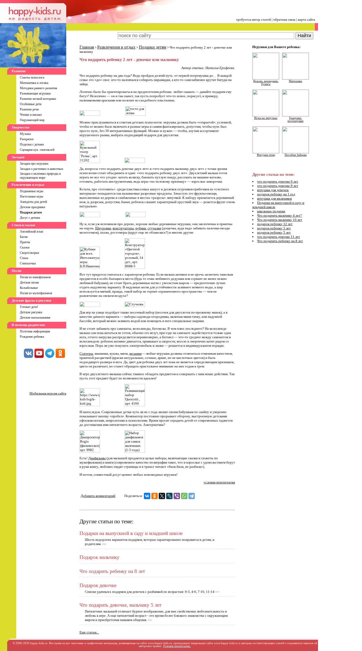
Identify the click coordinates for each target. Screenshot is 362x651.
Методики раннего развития (38, 88)
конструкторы (123, 228)
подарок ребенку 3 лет (274, 228)
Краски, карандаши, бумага (266, 82)
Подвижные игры (31, 191)
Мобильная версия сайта (47, 393)
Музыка (25, 134)
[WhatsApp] (184, 496)
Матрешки (295, 81)
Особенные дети (30, 104)
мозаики (135, 354)
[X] (162, 496)
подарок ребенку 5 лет (274, 232)
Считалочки (28, 263)
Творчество (21, 127)
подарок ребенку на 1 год (276, 194)
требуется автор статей (253, 20)
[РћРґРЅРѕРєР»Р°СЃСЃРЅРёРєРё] (154, 496)
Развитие (19, 71)
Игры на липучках (265, 118)
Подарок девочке (98, 585)
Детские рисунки (31, 312)
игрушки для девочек (273, 190)
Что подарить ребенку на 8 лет (112, 571)
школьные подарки (271, 211)
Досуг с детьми (30, 218)
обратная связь (284, 20)
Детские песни (29, 282)
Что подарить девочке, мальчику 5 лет (120, 605)
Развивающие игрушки (35, 93)
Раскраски (26, 139)
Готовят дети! (29, 307)
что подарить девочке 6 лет (277, 181)
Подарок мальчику (100, 557)
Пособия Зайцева (296, 154)
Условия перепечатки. (177, 646)
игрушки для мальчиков (274, 198)
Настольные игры (31, 196)
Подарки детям (152, 47)
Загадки (18, 157)
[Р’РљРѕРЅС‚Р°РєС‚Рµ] (147, 496)
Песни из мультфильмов (36, 293)
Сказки (24, 247)
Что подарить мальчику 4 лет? (279, 215)
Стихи (24, 258)
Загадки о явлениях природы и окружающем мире (40, 175)
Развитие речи (29, 109)
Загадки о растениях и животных (41, 169)
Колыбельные (29, 288)
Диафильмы (97, 458)
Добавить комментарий (98, 496)
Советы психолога (32, 77)
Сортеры (86, 354)
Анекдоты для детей (33, 202)
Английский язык (31, 231)
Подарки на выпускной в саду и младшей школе (131, 533)
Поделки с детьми (32, 144)
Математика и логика (34, 83)
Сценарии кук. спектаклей (37, 150)
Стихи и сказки (23, 225)
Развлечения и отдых (28, 185)
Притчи (25, 242)
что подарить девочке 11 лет (278, 237)
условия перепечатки (219, 482)
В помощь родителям (28, 325)
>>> (104, 544)
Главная (87, 47)
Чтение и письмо (31, 115)
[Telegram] (191, 496)
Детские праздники (32, 207)
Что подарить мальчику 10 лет (279, 220)
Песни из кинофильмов (35, 277)
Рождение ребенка (32, 337)
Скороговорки (29, 253)
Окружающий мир (32, 120)
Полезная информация (35, 331)
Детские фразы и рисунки (31, 300)
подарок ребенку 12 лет (275, 224)
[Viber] (177, 496)
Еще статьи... (89, 632)
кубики (140, 228)
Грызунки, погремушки (295, 119)
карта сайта (306, 20)
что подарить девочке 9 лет (277, 186)
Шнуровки (103, 228)
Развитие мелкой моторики (38, 99)
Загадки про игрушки (34, 163)
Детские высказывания (35, 317)
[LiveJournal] (169, 496)
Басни (24, 237)
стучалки (154, 228)
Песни (16, 271)
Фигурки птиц (266, 154)
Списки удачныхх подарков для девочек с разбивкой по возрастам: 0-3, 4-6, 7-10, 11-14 (149, 592)
